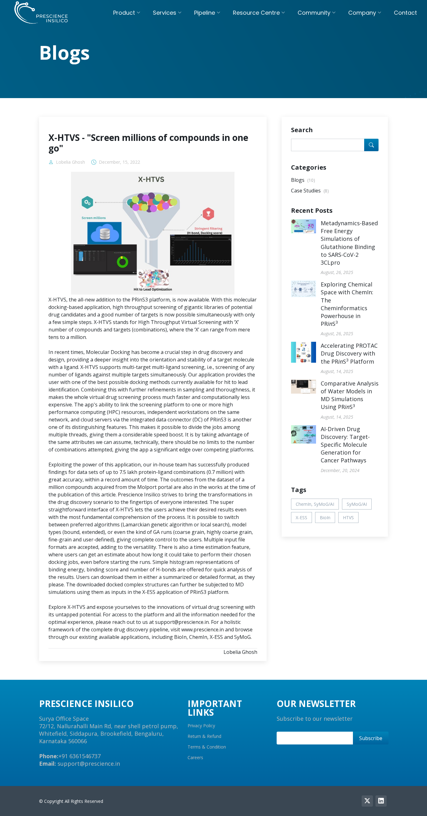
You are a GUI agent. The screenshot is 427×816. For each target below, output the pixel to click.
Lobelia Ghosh (70, 162)
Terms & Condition (207, 747)
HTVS (348, 517)
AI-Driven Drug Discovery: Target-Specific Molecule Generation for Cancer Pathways (345, 444)
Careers (195, 757)
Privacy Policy (201, 726)
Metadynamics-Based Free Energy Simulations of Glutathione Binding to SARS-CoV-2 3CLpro (349, 242)
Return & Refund (204, 736)
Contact (405, 13)
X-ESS (301, 517)
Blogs (303, 180)
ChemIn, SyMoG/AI (315, 504)
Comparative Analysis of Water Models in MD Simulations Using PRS (350, 395)
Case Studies (310, 190)
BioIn (325, 517)
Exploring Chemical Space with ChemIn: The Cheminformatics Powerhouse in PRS (347, 304)
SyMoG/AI (357, 504)
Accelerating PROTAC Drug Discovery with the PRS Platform (349, 353)
